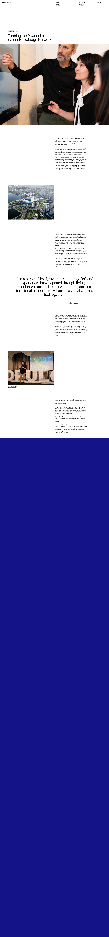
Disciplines (57, 5)
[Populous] (7, 3)
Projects (57, 4)
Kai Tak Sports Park (67, 234)
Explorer (57, 2)
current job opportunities (63, 432)
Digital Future (82, 4)
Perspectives (11, 31)
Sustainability (82, 2)
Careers (81, 5)
